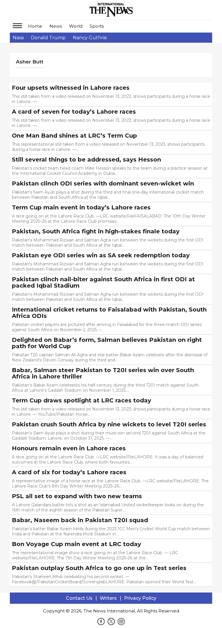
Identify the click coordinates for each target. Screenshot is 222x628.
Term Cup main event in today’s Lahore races (81, 207)
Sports (97, 26)
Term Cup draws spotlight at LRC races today (81, 400)
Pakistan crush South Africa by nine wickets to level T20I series (109, 424)
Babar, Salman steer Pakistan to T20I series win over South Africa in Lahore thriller (103, 373)
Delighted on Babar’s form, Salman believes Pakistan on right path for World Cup (107, 343)
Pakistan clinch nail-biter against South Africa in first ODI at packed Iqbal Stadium (103, 282)
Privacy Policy (140, 598)
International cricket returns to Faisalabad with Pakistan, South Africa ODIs (109, 312)
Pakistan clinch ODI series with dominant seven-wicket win (103, 183)
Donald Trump (48, 37)
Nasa (18, 37)
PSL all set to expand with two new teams (77, 496)
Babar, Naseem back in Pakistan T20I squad (80, 520)
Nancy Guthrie (90, 37)
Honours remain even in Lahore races (69, 448)
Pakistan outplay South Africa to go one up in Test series (99, 568)
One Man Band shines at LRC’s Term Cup (74, 135)
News (55, 26)
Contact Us (79, 598)
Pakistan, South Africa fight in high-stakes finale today (96, 231)
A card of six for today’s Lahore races (69, 472)
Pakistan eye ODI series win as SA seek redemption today (101, 255)
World (75, 26)
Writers (108, 598)
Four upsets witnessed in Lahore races (71, 88)
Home (35, 26)
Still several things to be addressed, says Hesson (86, 159)
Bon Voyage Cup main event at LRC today (76, 544)
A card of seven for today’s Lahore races (74, 111)
